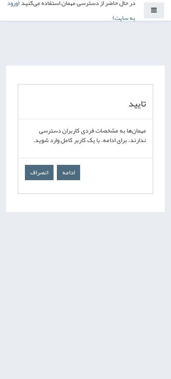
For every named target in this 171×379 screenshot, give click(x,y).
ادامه (68, 172)
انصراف (39, 172)
